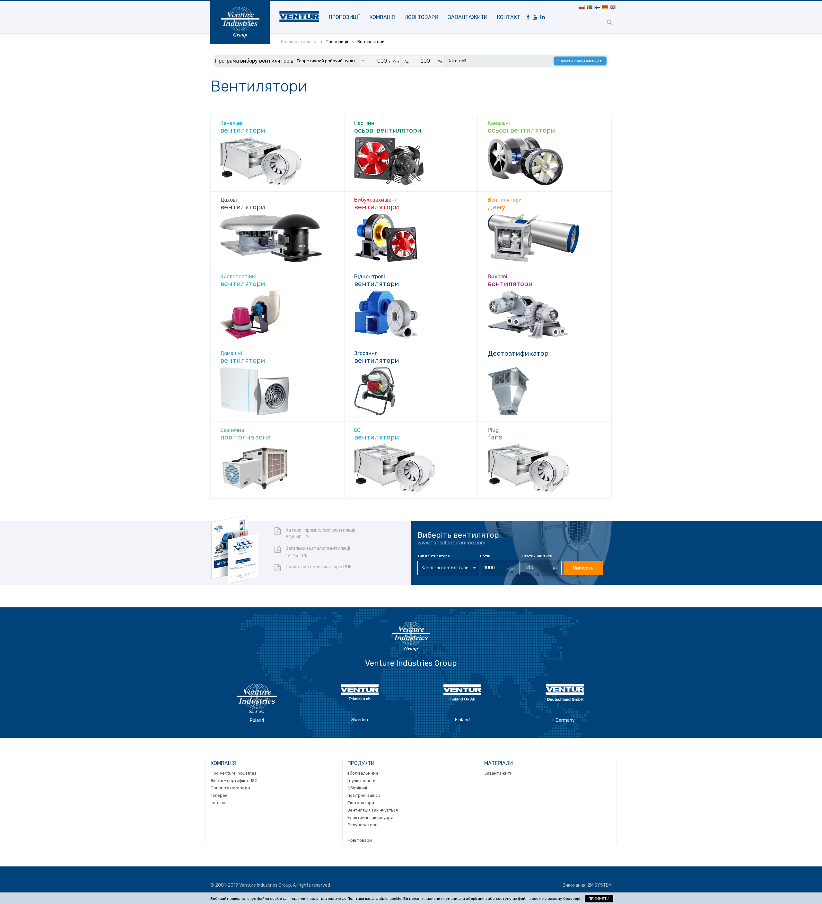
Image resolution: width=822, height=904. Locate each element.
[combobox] (447, 568)
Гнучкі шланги (361, 780)
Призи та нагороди (230, 788)
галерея (219, 795)
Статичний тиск (537, 556)
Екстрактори (360, 802)
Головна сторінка (298, 41)
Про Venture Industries (234, 773)
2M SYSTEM (599, 885)
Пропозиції (344, 17)
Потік (485, 556)
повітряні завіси (363, 795)
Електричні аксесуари (370, 817)
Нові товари (421, 17)
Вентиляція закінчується (372, 810)
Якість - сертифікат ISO (234, 780)
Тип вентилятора (433, 556)
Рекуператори (362, 824)
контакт (508, 17)
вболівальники (362, 773)
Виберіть (583, 568)
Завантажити (467, 17)
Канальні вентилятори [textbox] (445, 567)
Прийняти (599, 898)
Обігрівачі (357, 788)
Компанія (382, 17)
